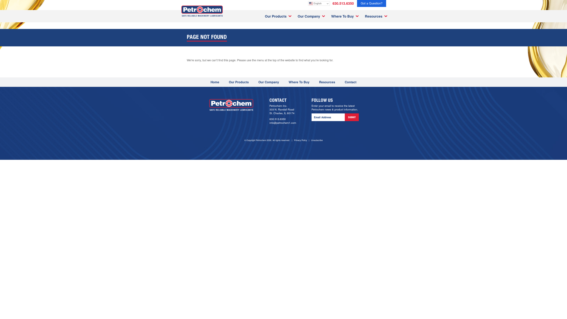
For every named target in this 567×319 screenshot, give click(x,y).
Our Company (309, 16)
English (318, 3)
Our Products (276, 16)
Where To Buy (342, 16)
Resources (373, 16)
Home (215, 82)
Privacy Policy (300, 140)
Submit (352, 117)
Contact (350, 82)
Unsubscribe (317, 140)
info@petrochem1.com (282, 122)
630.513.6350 (343, 3)
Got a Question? (371, 3)
